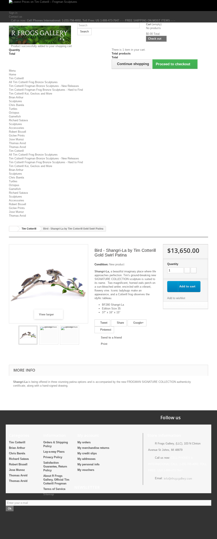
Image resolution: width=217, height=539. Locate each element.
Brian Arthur (16, 97)
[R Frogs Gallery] (40, 35)
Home (12, 74)
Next (83, 336)
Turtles (13, 108)
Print (104, 343)
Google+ (138, 322)
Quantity (172, 264)
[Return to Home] (13, 228)
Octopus (14, 112)
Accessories (16, 128)
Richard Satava (18, 120)
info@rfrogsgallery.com (178, 478)
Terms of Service (54, 488)
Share (120, 322)
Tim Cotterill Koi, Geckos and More (30, 93)
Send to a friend (111, 337)
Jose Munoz (16, 139)
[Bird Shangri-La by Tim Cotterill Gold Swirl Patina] (28, 335)
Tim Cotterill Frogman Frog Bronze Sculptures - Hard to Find (46, 89)
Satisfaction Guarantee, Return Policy (55, 466)
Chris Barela (16, 105)
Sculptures (15, 101)
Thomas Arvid (17, 143)
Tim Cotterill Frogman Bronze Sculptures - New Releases (44, 86)
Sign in (13, 12)
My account (88, 435)
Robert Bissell (17, 131)
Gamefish (15, 116)
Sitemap (48, 494)
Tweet (103, 322)
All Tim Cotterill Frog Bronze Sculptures (33, 82)
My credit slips (87, 453)
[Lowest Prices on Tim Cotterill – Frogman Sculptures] (108, 5)
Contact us (15, 16)
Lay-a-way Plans (53, 451)
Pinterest (105, 329)
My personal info (88, 464)
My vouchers (85, 469)
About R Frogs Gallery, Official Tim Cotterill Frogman (56, 479)
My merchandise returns (93, 447)
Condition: (101, 264)
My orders (83, 442)
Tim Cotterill (16, 78)
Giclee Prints (17, 135)
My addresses (86, 458)
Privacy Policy (52, 457)
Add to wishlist (176, 298)
